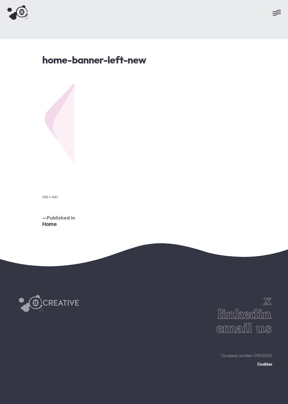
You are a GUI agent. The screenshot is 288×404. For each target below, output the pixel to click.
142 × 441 (50, 197)
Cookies (264, 364)
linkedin (244, 314)
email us (243, 328)
